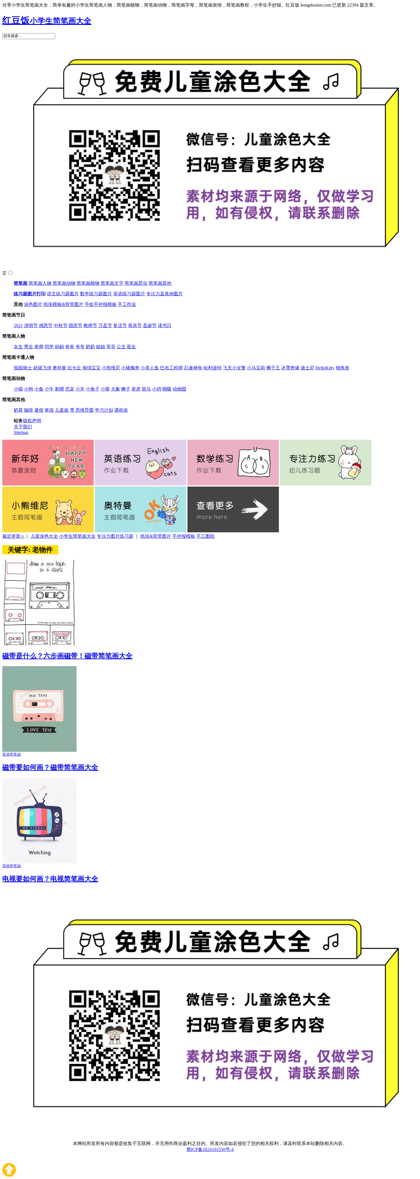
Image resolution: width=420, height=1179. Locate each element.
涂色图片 (33, 304)
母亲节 (135, 325)
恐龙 (69, 389)
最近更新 (13, 536)
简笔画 (20, 283)
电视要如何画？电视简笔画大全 (50, 879)
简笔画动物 (64, 283)
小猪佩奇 (130, 367)
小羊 (80, 389)
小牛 (49, 389)
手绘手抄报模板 (101, 304)
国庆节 (75, 325)
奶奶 (90, 346)
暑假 (38, 410)
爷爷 (80, 346)
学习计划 (104, 410)
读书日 (164, 325)
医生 (131, 346)
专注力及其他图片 (164, 293)
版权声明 (32, 420)
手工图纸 (205, 536)
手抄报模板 (183, 536)
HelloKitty (325, 367)
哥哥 (110, 346)
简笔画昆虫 (136, 283)
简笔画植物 (88, 283)
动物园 (179, 389)
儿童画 (62, 410)
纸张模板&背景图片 (63, 304)
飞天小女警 (234, 367)
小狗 (28, 389)
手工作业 (127, 304)
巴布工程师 (171, 367)
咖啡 (28, 410)
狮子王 (273, 367)
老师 (38, 346)
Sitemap (21, 432)
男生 (28, 346)
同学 (49, 346)
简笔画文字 (112, 283)
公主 (121, 346)
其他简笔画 (11, 754)
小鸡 (156, 389)
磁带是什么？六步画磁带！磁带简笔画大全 (67, 656)
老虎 (136, 389)
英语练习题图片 (129, 293)
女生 (18, 346)
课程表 (121, 410)
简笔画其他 (160, 283)
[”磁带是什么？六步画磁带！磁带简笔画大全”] (39, 644)
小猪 (105, 389)
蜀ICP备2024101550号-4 (210, 1149)
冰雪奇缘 (290, 367)
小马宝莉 (256, 367)
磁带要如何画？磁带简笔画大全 (50, 767)
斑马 (146, 389)
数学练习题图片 (96, 293)
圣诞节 (150, 325)
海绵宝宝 (91, 367)
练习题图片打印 (30, 293)
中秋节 (60, 325)
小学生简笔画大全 (77, 536)
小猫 (18, 389)
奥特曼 (59, 367)
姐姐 (100, 346)
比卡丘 (74, 367)
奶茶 (18, 410)
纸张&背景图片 (155, 536)
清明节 (31, 325)
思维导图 (84, 410)
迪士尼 (307, 367)
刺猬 (59, 389)
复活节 (120, 325)
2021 (18, 325)
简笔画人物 (40, 283)
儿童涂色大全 (44, 536)
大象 (115, 389)
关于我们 (23, 426)
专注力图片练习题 (115, 536)
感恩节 (46, 325)
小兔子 (92, 389)
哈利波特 (212, 367)
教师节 (90, 325)
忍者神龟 (193, 367)
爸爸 (69, 346)
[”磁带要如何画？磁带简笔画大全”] (39, 750)
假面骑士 (23, 367)
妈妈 (59, 346)
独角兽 (342, 367)
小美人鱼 (150, 367)
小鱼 (38, 389)
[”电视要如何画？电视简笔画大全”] (39, 861)
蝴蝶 (166, 389)
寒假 (49, 410)
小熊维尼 (111, 367)
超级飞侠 (42, 367)
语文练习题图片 (63, 293)
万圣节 (105, 325)
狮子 (125, 389)
